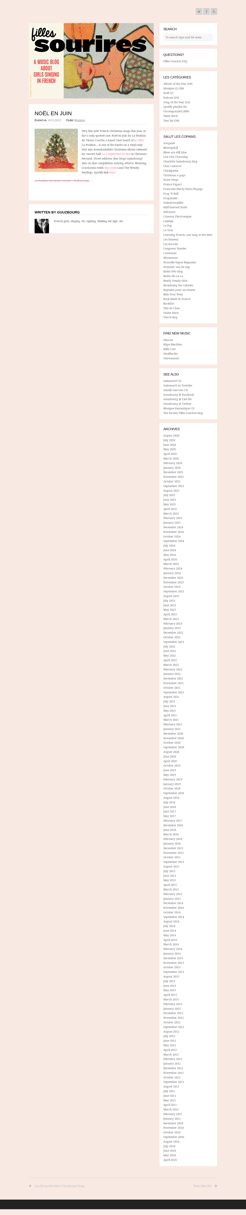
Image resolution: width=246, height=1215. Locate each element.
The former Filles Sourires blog (183, 413)
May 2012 (169, 1045)
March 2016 (171, 834)
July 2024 (169, 545)
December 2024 (173, 527)
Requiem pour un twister (179, 290)
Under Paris (171, 313)
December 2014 (173, 903)
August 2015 (171, 866)
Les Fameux (170, 239)
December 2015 (173, 848)
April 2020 (170, 761)
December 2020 (173, 733)
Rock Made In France (176, 299)
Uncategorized (172, 111)
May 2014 (169, 935)
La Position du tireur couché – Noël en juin (62, 180)
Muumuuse (170, 257)
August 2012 (171, 1031)
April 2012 (170, 1050)
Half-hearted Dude (175, 207)
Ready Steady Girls (175, 280)
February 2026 (172, 463)
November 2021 (173, 683)
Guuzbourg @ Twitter (177, 404)
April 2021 (170, 715)
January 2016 (172, 843)
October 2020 (171, 742)
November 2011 (173, 1073)
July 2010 (169, 1146)
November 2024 (173, 532)
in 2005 (139, 140)
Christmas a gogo (174, 175)
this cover (110, 168)
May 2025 (169, 504)
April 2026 (170, 454)
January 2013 (172, 1008)
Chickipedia (170, 170)
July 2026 (169, 440)
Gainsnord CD (172, 381)
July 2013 (169, 981)
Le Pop (167, 225)
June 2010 (169, 1150)
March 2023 (171, 619)
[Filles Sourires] (91, 60)
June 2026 (169, 445)
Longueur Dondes (174, 248)
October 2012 (171, 1022)
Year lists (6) (202, 1186)
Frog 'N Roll (170, 193)
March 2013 (171, 999)
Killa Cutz (169, 349)
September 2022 (173, 642)
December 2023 (173, 577)
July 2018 (169, 802)
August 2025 (171, 490)
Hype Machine (172, 344)
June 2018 (169, 807)
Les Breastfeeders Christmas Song (60, 1186)
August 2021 (171, 697)
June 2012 (169, 1040)
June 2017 (169, 811)
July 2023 (169, 600)
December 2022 (173, 632)
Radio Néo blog (173, 271)
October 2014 (171, 912)
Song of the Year (173, 102)
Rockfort (168, 303)
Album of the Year (175, 84)
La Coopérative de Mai (116, 154)
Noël (166, 93)
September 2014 (173, 917)
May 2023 (169, 609)
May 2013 (169, 990)
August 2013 (171, 976)
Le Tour (168, 230)
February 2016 (172, 839)
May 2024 (169, 555)
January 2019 (172, 784)
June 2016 (169, 830)
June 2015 (169, 875)
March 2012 (171, 1054)
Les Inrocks (170, 244)
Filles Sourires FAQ (175, 61)
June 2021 (169, 706)
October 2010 (171, 1132)
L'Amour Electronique (177, 216)
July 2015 (169, 871)
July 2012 (169, 1036)
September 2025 (173, 486)
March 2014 (171, 944)
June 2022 (169, 651)
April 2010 (170, 1160)
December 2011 (173, 1068)
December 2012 (173, 1013)
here (112, 172)
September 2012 (173, 1027)
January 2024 (172, 573)
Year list (168, 120)
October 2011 (171, 1077)
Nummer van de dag (176, 267)
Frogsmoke (170, 198)
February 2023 (172, 623)
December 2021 (173, 678)
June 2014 (169, 930)
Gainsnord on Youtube (177, 385)
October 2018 (171, 788)
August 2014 (171, 921)
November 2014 (173, 907)
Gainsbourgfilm (173, 202)
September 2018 (173, 793)
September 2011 (173, 1082)
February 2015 (172, 894)
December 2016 (173, 825)
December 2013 (173, 958)
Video (166, 116)
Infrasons (169, 212)
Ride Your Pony (173, 294)
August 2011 (171, 1086)
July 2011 (169, 1091)
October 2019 (171, 765)
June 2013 (169, 985)
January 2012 (172, 1063)
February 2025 (172, 518)
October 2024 (171, 536)
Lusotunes (169, 253)
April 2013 (170, 995)
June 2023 (169, 605)
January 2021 (172, 729)
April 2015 (170, 885)
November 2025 (173, 477)
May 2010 (169, 1155)
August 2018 (171, 797)
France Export (172, 184)
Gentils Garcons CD (175, 390)
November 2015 (173, 853)
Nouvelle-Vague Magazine (179, 262)
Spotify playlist (172, 106)
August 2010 (171, 1141)
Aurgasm (169, 143)
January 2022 (172, 674)
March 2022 (171, 665)
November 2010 (173, 1127)
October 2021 (171, 687)
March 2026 (171, 458)
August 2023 (171, 596)
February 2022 (172, 669)
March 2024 (171, 564)
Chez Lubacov (172, 166)
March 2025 (171, 513)
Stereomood (171, 358)
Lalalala (168, 221)
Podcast (168, 97)
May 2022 (169, 655)
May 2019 (169, 775)
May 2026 (169, 449)
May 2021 (169, 710)
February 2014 (172, 949)
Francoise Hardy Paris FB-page (183, 189)
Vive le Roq (170, 317)
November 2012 (173, 1017)
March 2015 (171, 889)
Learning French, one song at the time (187, 235)
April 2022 (170, 660)
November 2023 (173, 582)
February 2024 (172, 568)
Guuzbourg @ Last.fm (177, 399)
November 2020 (173, 738)
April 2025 (170, 509)
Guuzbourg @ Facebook (178, 394)
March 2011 (171, 1109)
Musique (79, 120)
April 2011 (170, 1105)
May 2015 (169, 880)
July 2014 (169, 926)
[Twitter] (199, 11)
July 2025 (169, 495)
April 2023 (170, 614)
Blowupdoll (170, 147)
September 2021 (173, 692)
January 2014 (172, 953)
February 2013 (172, 1004)
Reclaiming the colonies (178, 285)
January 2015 (172, 898)
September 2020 (173, 747)
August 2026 (171, 435)
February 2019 (172, 779)
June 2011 (169, 1095)
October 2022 (171, 637)
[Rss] (214, 11)
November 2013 (173, 963)
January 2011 (172, 1118)
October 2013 (171, 967)
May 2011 (169, 1100)
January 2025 (172, 522)
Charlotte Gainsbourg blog (180, 161)
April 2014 (170, 940)
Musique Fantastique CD (178, 408)
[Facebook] (206, 11)
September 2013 (173, 972)
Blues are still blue (175, 152)
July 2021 (169, 701)
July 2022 (169, 646)
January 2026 (172, 467)
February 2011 (172, 1114)
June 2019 (169, 770)
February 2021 (172, 724)
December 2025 (173, 472)
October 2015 (171, 857)
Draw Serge (170, 179)
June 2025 (169, 499)
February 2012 (172, 1059)
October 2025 (171, 481)
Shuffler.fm (170, 353)
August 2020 (171, 752)
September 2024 (173, 541)
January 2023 (172, 628)
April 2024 (170, 559)
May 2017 (169, 816)
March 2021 (171, 719)
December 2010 (173, 1123)
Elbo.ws (168, 340)
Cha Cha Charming (175, 157)
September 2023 (173, 591)
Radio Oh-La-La (173, 276)
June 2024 (169, 550)
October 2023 (171, 587)
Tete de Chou (171, 308)
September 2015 (173, 862)
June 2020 (169, 756)
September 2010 (173, 1137)
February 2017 (172, 820)
